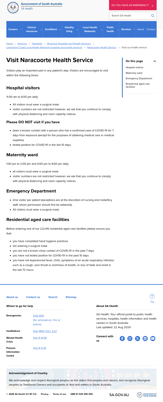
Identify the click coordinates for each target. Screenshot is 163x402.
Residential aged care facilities (138, 85)
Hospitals (37, 43)
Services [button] (126, 29)
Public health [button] (110, 29)
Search (52, 297)
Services (22, 43)
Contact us (33, 297)
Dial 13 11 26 (39, 348)
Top (152, 301)
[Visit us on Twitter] (137, 338)
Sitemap (71, 297)
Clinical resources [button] (31, 29)
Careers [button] (13, 29)
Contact (151, 29)
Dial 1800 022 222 (45, 331)
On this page (134, 61)
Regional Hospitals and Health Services (69, 43)
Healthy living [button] (69, 29)
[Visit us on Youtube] (153, 338)
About (140, 29)
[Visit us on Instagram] (130, 338)
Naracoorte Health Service (101, 47)
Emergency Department (139, 78)
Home (9, 43)
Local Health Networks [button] (90, 29)
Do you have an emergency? (130, 5)
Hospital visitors (134, 67)
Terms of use (59, 394)
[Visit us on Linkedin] (145, 338)
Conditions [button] (51, 29)
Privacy (44, 394)
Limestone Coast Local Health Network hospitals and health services (44, 47)
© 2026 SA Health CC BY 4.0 (21, 394)
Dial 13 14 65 (40, 337)
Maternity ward (134, 73)
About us (12, 297)
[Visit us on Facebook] (122, 338)
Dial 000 (38, 315)
